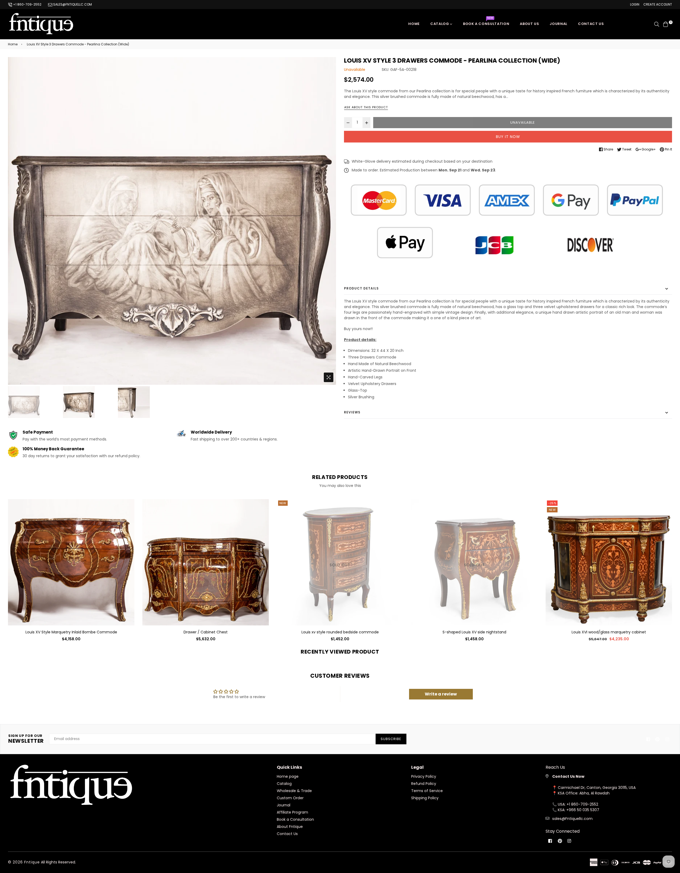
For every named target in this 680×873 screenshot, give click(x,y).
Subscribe (391, 738)
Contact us (591, 23)
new (417, 510)
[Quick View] (128, 511)
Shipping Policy (425, 798)
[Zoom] (328, 377)
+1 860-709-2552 (26, 4)
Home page (288, 776)
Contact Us (287, 833)
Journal (558, 23)
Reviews (352, 412)
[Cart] (665, 24)
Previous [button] (15, 220)
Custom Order (290, 798)
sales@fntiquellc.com (72, 4)
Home (414, 23)
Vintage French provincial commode (609, 632)
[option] (172, 221)
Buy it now (508, 136)
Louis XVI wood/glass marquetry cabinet (474, 632)
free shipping (559, 510)
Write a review (441, 694)
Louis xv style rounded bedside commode (205, 632)
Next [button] (329, 220)
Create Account (657, 4)
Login (634, 4)
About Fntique (290, 826)
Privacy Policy (423, 776)
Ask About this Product (366, 107)
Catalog (440, 23)
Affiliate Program (292, 812)
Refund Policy (423, 783)
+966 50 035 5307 (582, 810)
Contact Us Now (568, 776)
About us (529, 23)
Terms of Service (427, 790)
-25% (418, 503)
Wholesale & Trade (294, 790)
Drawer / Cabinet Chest (71, 632)
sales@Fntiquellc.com (572, 818)
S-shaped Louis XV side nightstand (340, 632)
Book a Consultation (486, 22)
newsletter (26, 739)
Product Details (361, 288)
